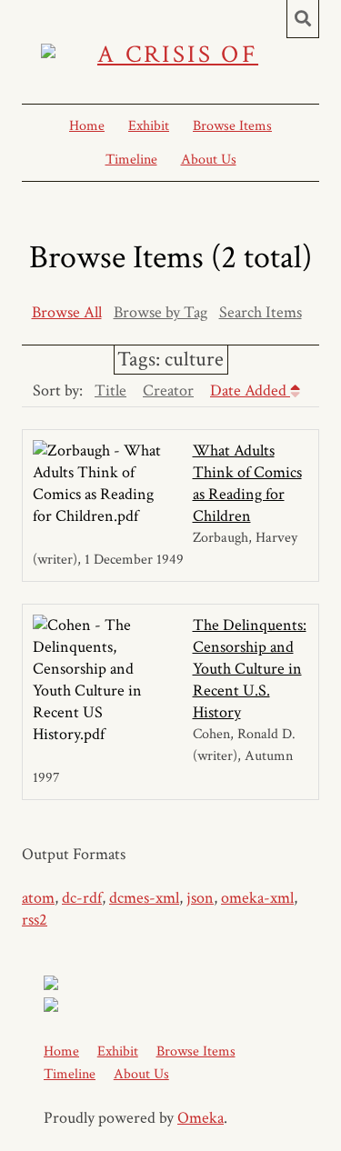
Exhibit (148, 125)
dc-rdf (82, 897)
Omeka (200, 1117)
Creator (168, 390)
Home (87, 125)
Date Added (250, 390)
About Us (208, 159)
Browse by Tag (160, 312)
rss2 (34, 919)
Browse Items (232, 125)
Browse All (67, 312)
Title (110, 390)
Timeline (131, 159)
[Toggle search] (302, 19)
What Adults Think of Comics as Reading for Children (247, 483)
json (200, 897)
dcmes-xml (144, 897)
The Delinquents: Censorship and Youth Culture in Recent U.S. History (249, 669)
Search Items (260, 312)
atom (38, 897)
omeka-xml (257, 897)
